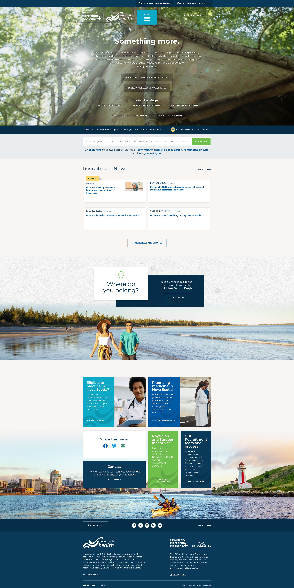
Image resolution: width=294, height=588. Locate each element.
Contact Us (96, 525)
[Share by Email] (123, 446)
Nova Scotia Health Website (156, 3)
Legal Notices (89, 585)
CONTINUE (115, 480)
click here (95, 149)
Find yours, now (146, 66)
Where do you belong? (148, 105)
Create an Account (192, 16)
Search (202, 141)
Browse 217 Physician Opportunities (148, 77)
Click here (176, 115)
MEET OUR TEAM (195, 481)
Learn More (92, 575)
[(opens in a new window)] (105, 446)
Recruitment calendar (185, 105)
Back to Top (204, 169)
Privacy (103, 585)
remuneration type (196, 149)
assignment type (150, 153)
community (145, 149)
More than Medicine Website (195, 3)
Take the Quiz (178, 297)
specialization (173, 149)
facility (158, 149)
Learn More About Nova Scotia (148, 88)
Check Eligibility (98, 421)
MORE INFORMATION (165, 421)
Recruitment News (110, 105)
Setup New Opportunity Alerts (193, 129)
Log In (209, 16)
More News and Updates (148, 243)
